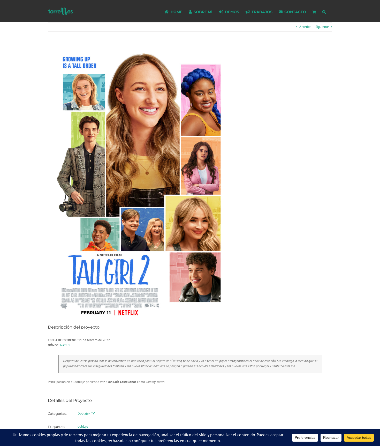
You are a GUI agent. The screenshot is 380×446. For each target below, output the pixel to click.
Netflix (65, 345)
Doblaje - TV (86, 413)
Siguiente (322, 27)
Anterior (305, 27)
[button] (324, 11)
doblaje (83, 426)
